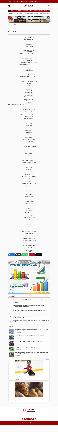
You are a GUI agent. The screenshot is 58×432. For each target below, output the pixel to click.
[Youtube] (29, 419)
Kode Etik (15, 415)
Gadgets (45, 10)
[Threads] (27, 419)
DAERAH (30, 10)
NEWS (23, 317)
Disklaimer (10, 415)
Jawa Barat (19, 317)
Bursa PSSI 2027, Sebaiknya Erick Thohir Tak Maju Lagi (26, 347)
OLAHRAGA (15, 312)
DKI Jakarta (35, 10)
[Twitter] (31, 419)
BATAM (15, 10)
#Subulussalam (19, 13)
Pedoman (23, 415)
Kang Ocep (29, 90)
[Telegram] (35, 419)
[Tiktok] (33, 419)
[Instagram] (25, 419)
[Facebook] (23, 419)
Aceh (12, 10)
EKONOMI (41, 10)
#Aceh (24, 13)
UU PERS (19, 415)
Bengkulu (20, 10)
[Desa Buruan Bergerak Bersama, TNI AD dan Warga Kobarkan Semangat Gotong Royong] (11, 343)
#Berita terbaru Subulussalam (32, 13)
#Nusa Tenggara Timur (44, 13)
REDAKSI (12, 31)
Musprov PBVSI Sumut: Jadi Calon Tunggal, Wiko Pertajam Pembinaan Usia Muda (30, 310)
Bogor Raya (25, 10)
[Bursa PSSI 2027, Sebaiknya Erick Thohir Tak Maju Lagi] (11, 349)
